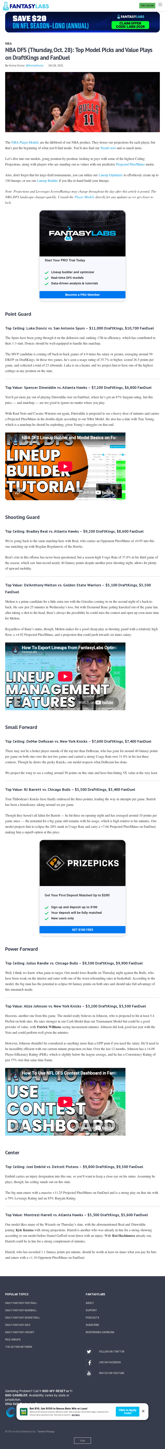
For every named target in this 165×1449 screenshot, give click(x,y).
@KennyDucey (34, 65)
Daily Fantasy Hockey (19, 1332)
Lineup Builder (47, 180)
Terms (41, 1431)
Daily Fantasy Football (21, 1303)
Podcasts (92, 1318)
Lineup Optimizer (111, 175)
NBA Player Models (25, 142)
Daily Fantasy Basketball (22, 1318)
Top (82, 1440)
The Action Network (18, 1347)
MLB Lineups (13, 1340)
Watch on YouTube (111, 1373)
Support (91, 1310)
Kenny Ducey (16, 65)
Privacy (50, 1431)
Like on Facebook (110, 1362)
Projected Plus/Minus (130, 164)
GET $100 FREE (82, 930)
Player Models (84, 197)
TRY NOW (147, 5)
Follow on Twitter (111, 1352)
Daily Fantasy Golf (18, 1325)
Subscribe (92, 1325)
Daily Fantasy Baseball (21, 1310)
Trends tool (108, 148)
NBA (8, 43)
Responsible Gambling (100, 1332)
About (90, 1303)
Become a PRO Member (82, 295)
